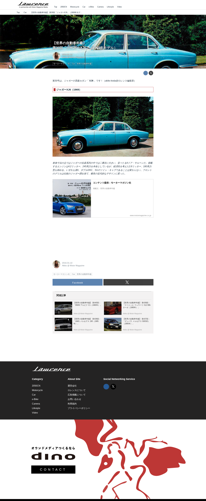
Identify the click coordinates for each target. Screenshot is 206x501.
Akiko (64, 57)
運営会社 (72, 386)
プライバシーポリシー (79, 408)
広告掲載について (77, 395)
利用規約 (72, 404)
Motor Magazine (77, 57)
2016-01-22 (67, 55)
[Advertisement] (74, 237)
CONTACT (53, 469)
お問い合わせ (74, 399)
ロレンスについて (77, 390)
